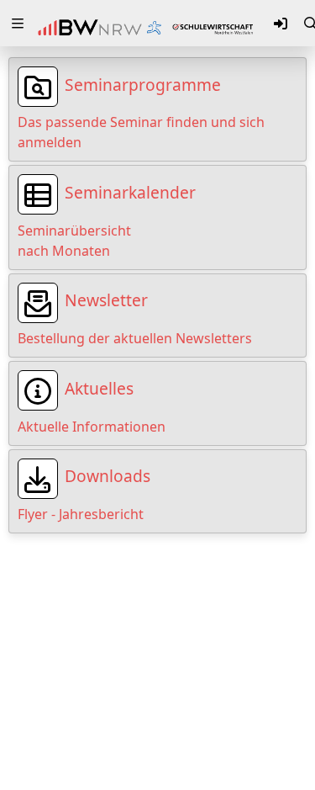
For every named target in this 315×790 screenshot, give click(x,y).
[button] (17, 23)
